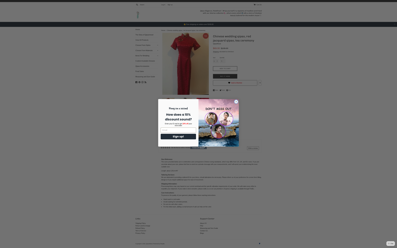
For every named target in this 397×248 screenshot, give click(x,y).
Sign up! (178, 136)
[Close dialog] (236, 101)
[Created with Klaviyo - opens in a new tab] (198, 148)
